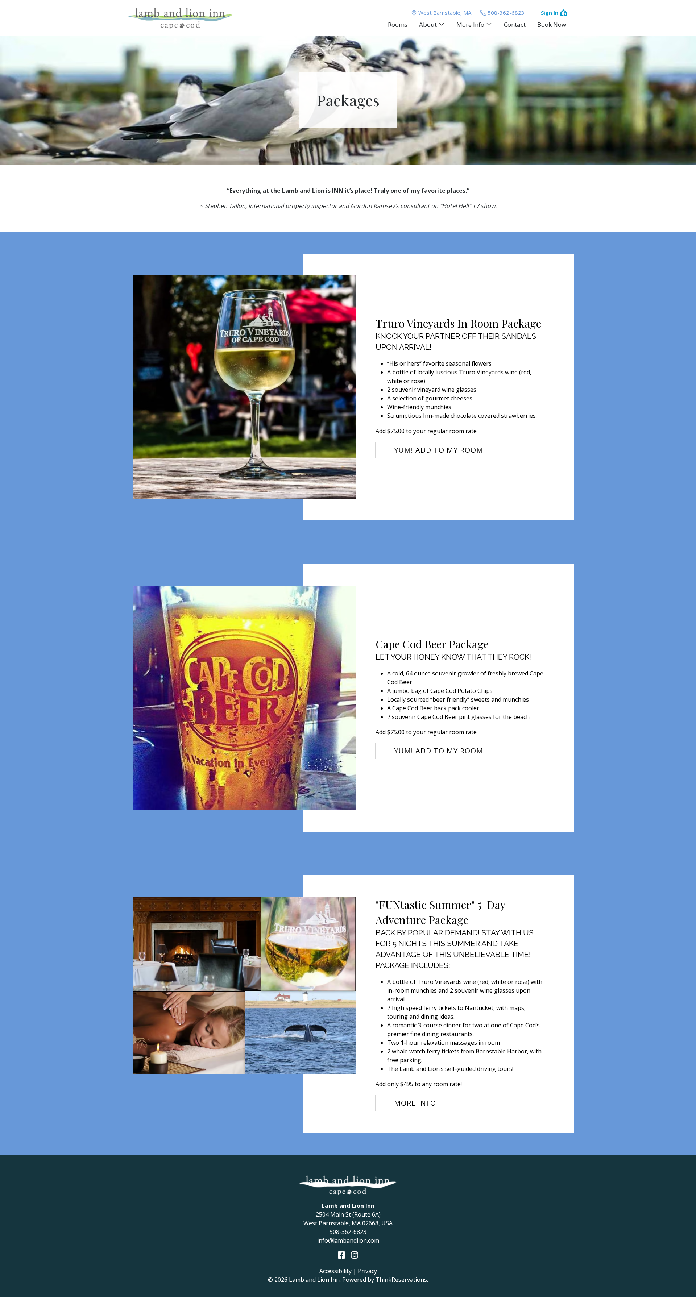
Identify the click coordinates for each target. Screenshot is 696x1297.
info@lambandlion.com (348, 1240)
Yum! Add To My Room (438, 450)
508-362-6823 (506, 12)
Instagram (354, 1255)
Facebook (341, 1255)
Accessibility (335, 1271)
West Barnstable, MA (444, 12)
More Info (415, 1103)
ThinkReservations (401, 1280)
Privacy (367, 1271)
